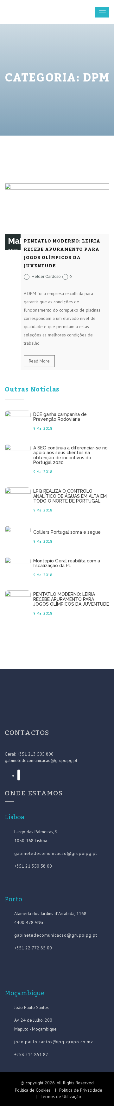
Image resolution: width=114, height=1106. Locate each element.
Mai (15, 244)
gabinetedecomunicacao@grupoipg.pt (41, 760)
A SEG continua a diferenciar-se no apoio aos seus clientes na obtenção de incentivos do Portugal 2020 (70, 455)
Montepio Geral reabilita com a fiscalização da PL (66, 563)
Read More (39, 361)
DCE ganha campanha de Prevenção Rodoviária (60, 417)
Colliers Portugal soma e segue (67, 532)
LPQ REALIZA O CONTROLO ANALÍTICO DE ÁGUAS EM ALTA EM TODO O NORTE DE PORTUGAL (70, 496)
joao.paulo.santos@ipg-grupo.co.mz (53, 1042)
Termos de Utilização (61, 1096)
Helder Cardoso (46, 276)
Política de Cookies (33, 1090)
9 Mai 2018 (42, 428)
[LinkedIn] (18, 775)
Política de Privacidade (80, 1090)
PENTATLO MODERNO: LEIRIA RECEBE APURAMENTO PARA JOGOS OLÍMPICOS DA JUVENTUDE (62, 254)
